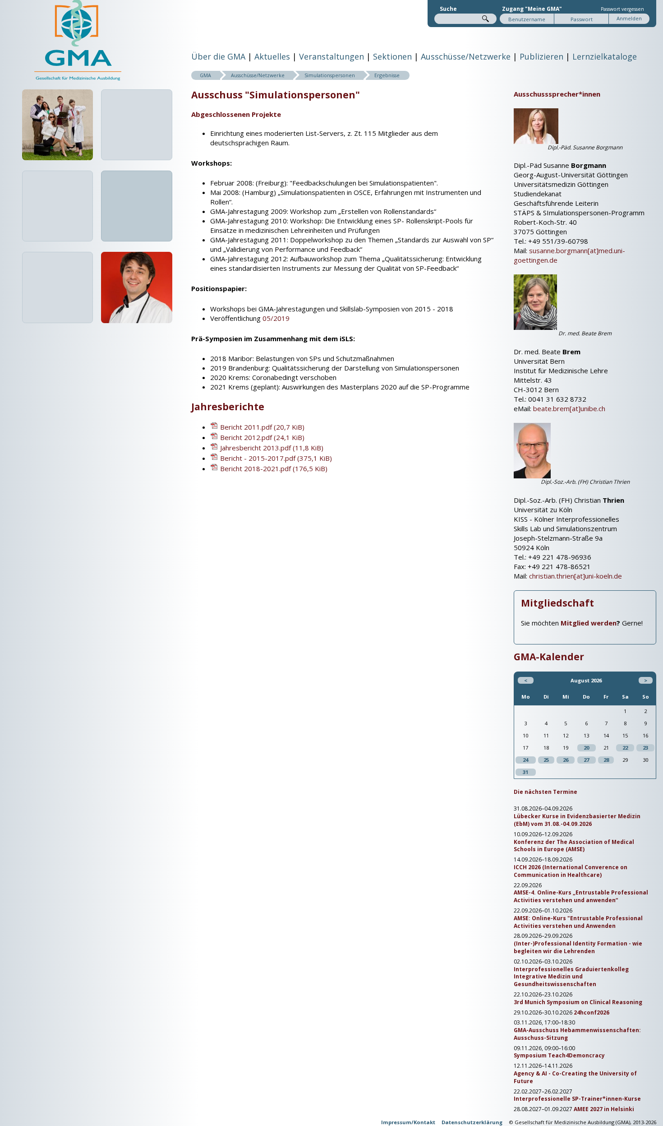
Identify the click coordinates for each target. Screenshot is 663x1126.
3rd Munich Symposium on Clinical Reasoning (578, 1002)
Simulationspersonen (329, 75)
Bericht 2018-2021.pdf (273, 468)
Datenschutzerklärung (472, 1122)
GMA (205, 75)
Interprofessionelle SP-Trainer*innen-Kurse (577, 1099)
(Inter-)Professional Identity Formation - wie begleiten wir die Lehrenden (578, 947)
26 (565, 759)
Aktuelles (272, 56)
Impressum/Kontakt (408, 1122)
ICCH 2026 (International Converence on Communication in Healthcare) (570, 871)
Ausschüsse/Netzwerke (466, 56)
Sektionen (392, 56)
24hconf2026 (591, 1012)
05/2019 (276, 318)
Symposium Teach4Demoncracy (559, 1055)
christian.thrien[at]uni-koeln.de (575, 575)
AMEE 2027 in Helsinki (604, 1109)
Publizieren (541, 56)
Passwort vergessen (622, 9)
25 (546, 759)
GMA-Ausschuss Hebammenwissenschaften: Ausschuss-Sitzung (577, 1034)
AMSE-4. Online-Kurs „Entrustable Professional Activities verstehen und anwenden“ (581, 896)
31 (525, 772)
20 (586, 747)
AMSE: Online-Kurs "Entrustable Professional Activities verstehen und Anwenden (578, 922)
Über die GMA (218, 56)
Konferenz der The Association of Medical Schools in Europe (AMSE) (574, 846)
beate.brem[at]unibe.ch (569, 408)
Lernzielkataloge (604, 56)
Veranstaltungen (331, 56)
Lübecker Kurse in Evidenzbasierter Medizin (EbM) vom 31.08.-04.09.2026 (577, 820)
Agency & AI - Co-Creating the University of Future (575, 1077)
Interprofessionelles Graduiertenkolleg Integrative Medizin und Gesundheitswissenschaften (571, 977)
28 (606, 759)
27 (586, 759)
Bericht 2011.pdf (262, 426)
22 (625, 747)
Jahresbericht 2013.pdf (271, 447)
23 (645, 747)
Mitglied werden (589, 622)
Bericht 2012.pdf (262, 437)
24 (525, 759)
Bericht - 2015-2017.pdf (276, 458)
